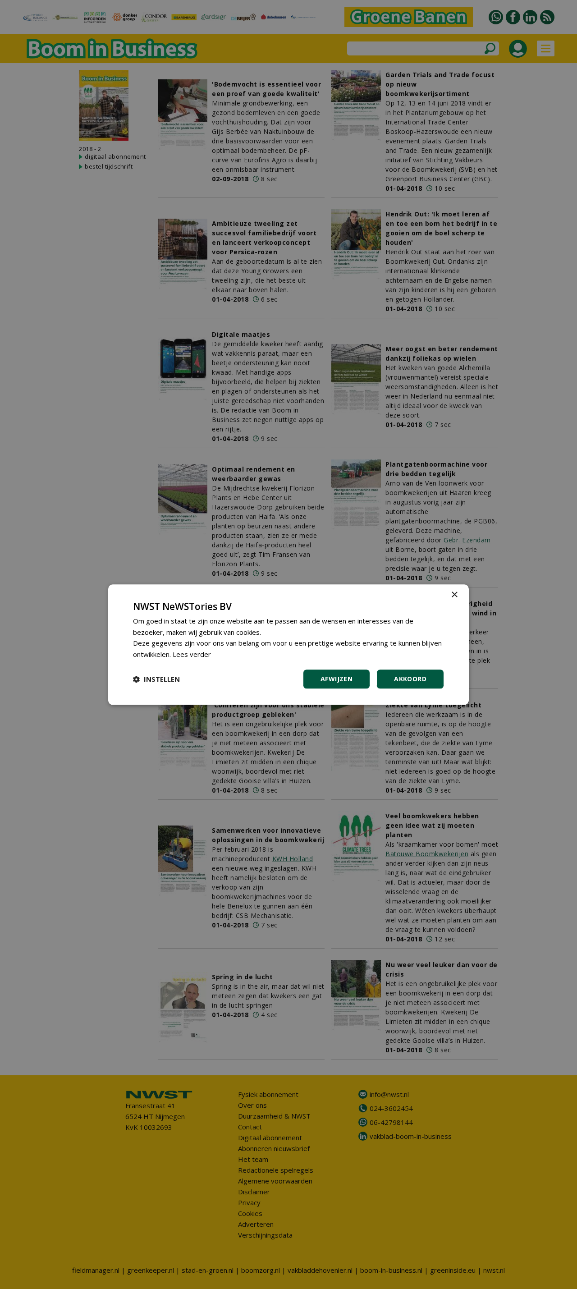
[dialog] (288, 644)
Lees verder (192, 654)
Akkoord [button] (410, 678)
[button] (156, 679)
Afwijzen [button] (337, 678)
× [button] (454, 595)
